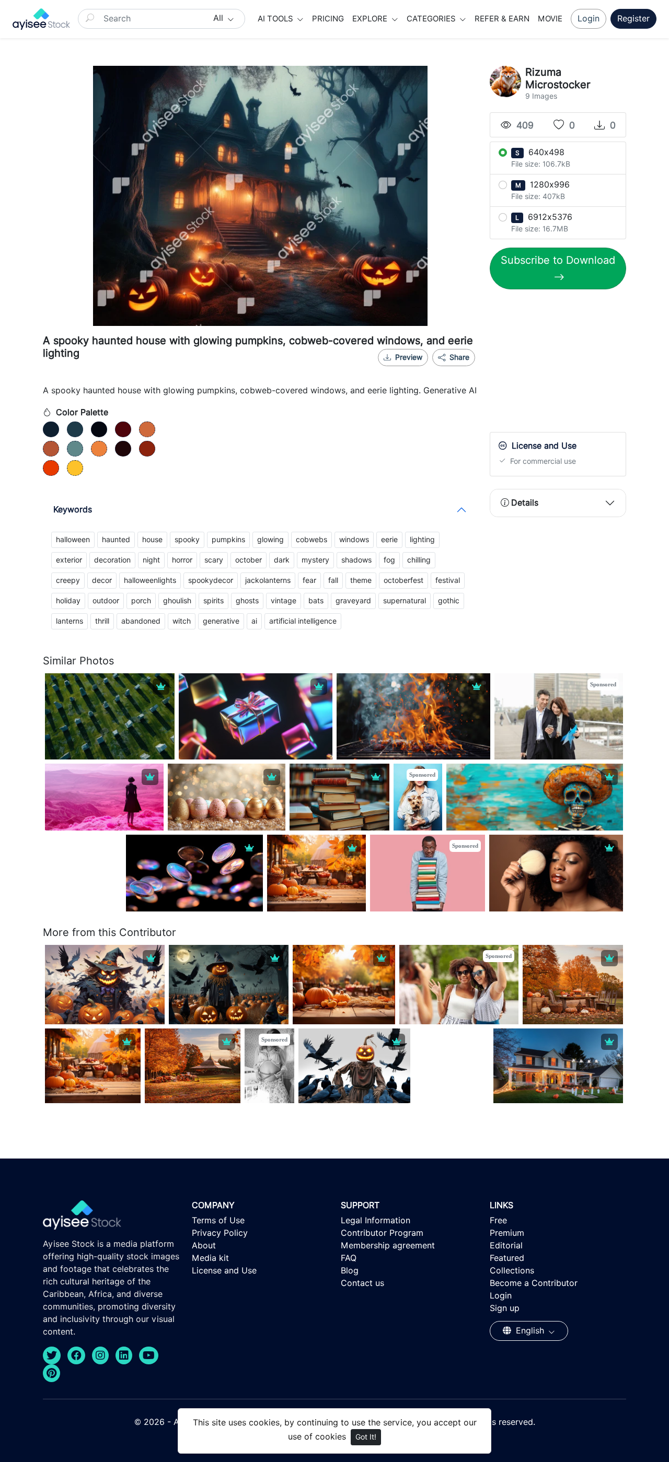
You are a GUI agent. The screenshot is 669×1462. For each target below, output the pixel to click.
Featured (507, 1258)
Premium (507, 1233)
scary (213, 560)
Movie (550, 19)
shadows (356, 560)
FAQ (348, 1258)
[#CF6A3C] (147, 429)
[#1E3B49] (75, 429)
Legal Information (375, 1220)
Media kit (210, 1258)
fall (333, 580)
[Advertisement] (568, 363)
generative (221, 621)
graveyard (353, 601)
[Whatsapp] (426, 370)
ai (254, 621)
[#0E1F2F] (51, 429)
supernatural (404, 601)
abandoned (140, 621)
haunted (116, 539)
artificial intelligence (303, 621)
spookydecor (210, 580)
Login (588, 19)
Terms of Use (218, 1220)
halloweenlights (150, 580)
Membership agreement (388, 1245)
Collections (512, 1271)
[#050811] (99, 429)
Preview (408, 357)
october (248, 560)
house (152, 539)
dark (282, 560)
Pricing (328, 19)
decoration (112, 560)
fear (309, 580)
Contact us (362, 1283)
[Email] (443, 370)
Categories (432, 19)
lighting (422, 539)
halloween (73, 539)
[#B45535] (51, 449)
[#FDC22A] (75, 468)
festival (447, 580)
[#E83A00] (51, 468)
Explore (370, 19)
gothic (448, 601)
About (204, 1245)
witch (181, 621)
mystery (315, 560)
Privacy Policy (220, 1233)
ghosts (247, 601)
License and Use (224, 1271)
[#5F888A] (75, 449)
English (530, 1331)
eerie (389, 539)
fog (389, 560)
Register (633, 19)
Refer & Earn (502, 19)
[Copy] (460, 370)
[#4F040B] (123, 429)
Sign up (505, 1308)
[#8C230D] (147, 449)
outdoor (106, 601)
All (219, 18)
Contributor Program (382, 1233)
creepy (68, 580)
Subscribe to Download (558, 260)
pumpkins (228, 539)
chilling (419, 560)
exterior (69, 560)
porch (141, 601)
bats (316, 601)
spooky (187, 539)
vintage (283, 601)
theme (361, 580)
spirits (213, 601)
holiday (68, 601)
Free (498, 1220)
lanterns (69, 621)
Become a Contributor (534, 1283)
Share (458, 357)
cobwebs (311, 539)
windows (354, 539)
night (151, 560)
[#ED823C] (99, 449)
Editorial (506, 1245)
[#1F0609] (123, 449)
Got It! (365, 1437)
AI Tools (276, 19)
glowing (270, 539)
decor (102, 580)
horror (182, 560)
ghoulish (177, 601)
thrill (102, 621)
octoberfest (403, 580)
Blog (350, 1271)
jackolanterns (268, 580)
